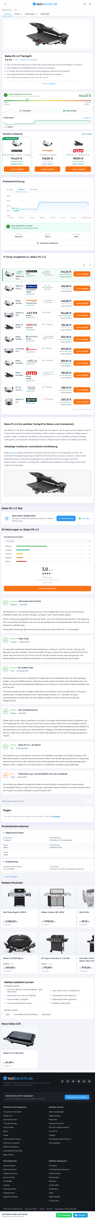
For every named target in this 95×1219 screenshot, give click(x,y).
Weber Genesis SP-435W (52, 912)
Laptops (6, 1185)
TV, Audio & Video (10, 1123)
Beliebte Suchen (56, 1107)
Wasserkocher (9, 1193)
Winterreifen (54, 1185)
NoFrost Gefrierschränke (59, 1127)
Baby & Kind (8, 1155)
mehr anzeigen (49, 83)
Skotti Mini (84, 912)
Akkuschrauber (9, 1166)
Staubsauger (54, 1177)
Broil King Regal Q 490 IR (14, 912)
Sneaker (52, 1135)
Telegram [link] (82, 1215)
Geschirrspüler (55, 1173)
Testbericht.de (7, 10)
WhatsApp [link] (65, 1215)
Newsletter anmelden (77, 1097)
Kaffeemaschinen (10, 1173)
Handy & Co (8, 1116)
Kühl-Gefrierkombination (59, 1169)
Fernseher (53, 1166)
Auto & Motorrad (10, 1119)
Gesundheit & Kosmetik (12, 1151)
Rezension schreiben (47, 588)
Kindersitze (53, 1189)
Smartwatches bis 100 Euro (60, 1139)
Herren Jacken (9, 1177)
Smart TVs (53, 1131)
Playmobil (53, 1119)
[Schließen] (91, 1215)
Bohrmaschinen (9, 1169)
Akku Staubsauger (56, 1112)
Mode (5, 1135)
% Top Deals (54, 1201)
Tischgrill (14, 452)
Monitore (52, 1181)
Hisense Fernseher (56, 1123)
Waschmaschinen (10, 1197)
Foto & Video (8, 1127)
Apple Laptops (54, 1116)
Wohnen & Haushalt (11, 1143)
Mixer (51, 1193)
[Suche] (84, 3)
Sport (5, 1131)
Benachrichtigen (67, 518)
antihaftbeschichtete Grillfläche (26, 1014)
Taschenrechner (9, 1189)
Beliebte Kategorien (58, 1161)
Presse (41, 1209)
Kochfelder (7, 1181)
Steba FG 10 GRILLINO (13, 1053)
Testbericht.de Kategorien (15, 1107)
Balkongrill (46, 1014)
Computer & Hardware (12, 1112)
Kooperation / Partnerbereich (66, 1209)
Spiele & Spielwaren (11, 1147)
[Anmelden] (89, 3)
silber (8, 1014)
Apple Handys (54, 1197)
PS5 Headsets (54, 1143)
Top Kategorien (10, 1161)
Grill (15, 10)
